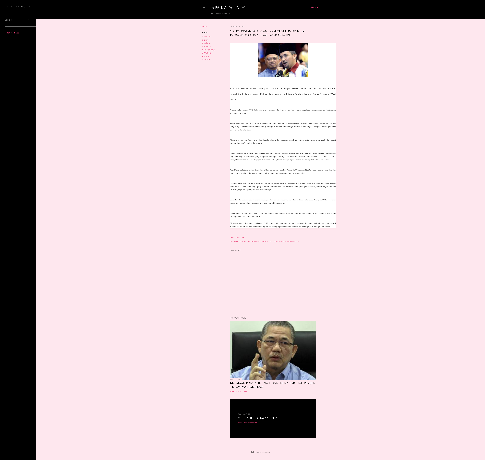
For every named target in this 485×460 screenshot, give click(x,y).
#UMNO (206, 59)
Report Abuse (12, 33)
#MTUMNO (207, 46)
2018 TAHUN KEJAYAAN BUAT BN (261, 418)
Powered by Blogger (262, 452)
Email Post (240, 238)
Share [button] (204, 26)
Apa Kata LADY (228, 7)
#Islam (205, 40)
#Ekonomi (206, 36)
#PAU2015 (206, 53)
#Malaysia (206, 43)
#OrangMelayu (208, 50)
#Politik (205, 56)
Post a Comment (242, 391)
